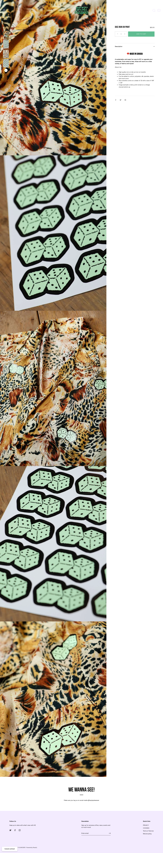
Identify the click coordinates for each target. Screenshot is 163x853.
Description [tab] (118, 46)
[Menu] (4, 10)
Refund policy (147, 834)
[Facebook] (15, 830)
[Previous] (6, 28)
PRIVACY (146, 825)
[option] (6, 35)
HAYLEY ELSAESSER (20, 847)
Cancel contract (10, 849)
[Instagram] (20, 830)
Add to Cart (141, 34)
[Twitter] (10, 830)
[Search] (154, 10)
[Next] (6, 70)
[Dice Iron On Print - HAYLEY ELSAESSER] (6, 35)
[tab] (135, 73)
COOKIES (146, 828)
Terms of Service (148, 831)
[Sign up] (110, 833)
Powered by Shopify (31, 847)
